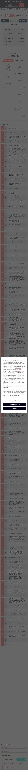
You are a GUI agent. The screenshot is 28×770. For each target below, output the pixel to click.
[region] (14, 385)
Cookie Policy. (18, 369)
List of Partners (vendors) (9, 397)
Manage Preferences (14, 400)
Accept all (14, 408)
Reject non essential (15, 404)
